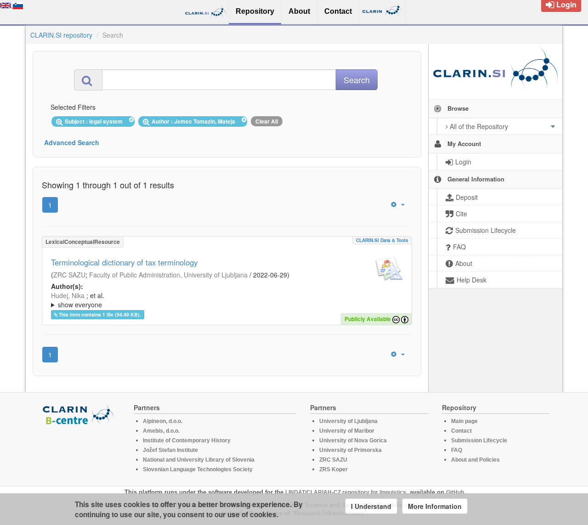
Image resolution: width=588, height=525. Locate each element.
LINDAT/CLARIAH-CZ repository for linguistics (345, 492)
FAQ (456, 450)
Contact (461, 431)
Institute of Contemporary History (187, 440)
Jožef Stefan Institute (170, 450)
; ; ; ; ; (203, 300)
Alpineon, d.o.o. (162, 421)
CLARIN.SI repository (61, 35)
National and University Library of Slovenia (198, 460)
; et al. (77, 300)
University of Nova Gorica (353, 440)
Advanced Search (71, 142)
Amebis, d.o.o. (161, 431)
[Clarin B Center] (79, 414)
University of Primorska (350, 450)
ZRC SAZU (69, 274)
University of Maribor (346, 431)
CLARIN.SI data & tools (382, 240)
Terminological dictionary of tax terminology (124, 262)
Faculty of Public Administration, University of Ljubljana (168, 274)
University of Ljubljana (348, 421)
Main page (464, 421)
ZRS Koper (333, 469)
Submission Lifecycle (479, 440)
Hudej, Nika (68, 295)
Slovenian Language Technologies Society (198, 469)
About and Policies (475, 460)
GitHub (455, 492)
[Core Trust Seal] (79, 451)
